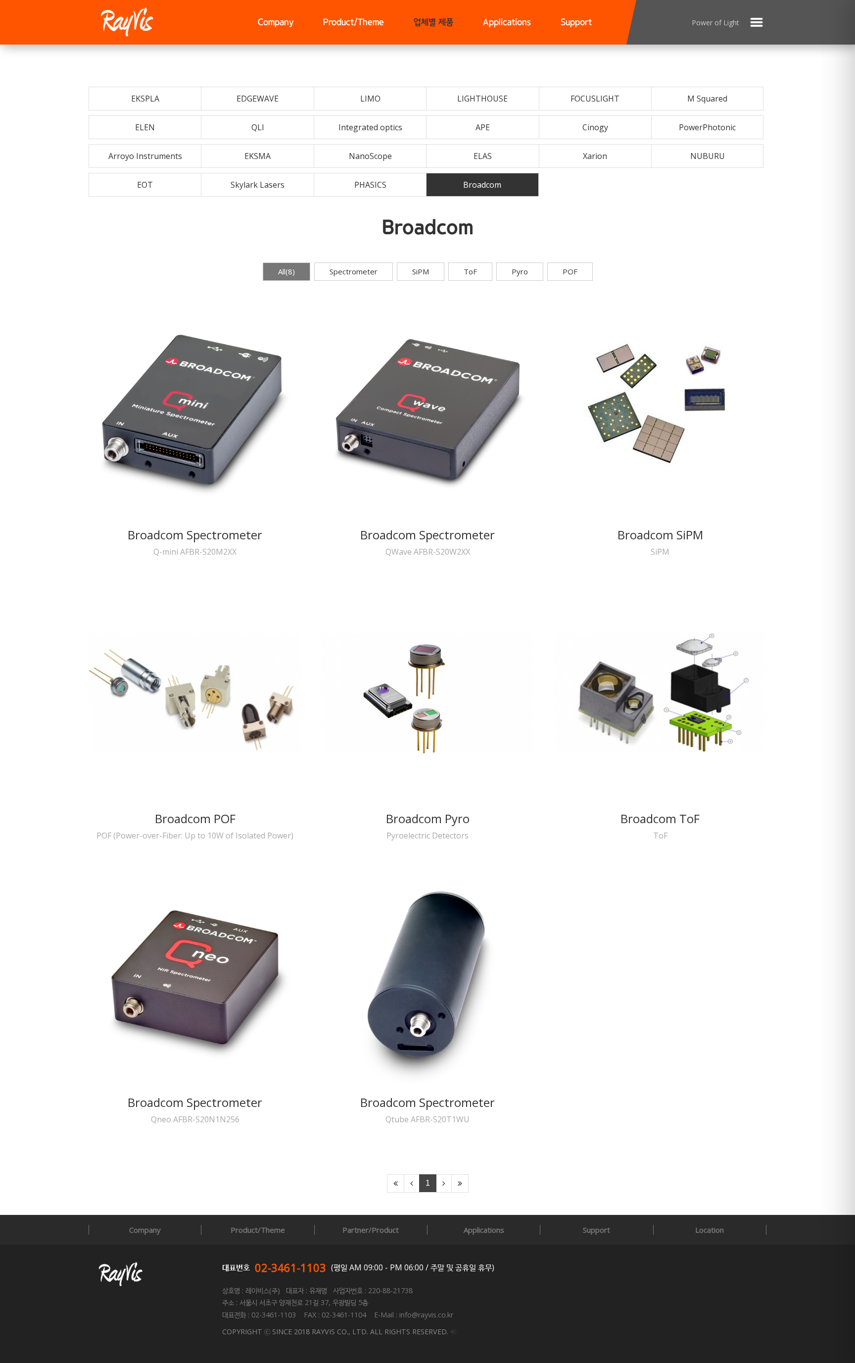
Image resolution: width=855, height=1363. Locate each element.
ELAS (483, 156)
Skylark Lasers (258, 184)
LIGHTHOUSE (482, 98)
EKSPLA (145, 98)
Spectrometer (354, 271)
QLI (257, 127)
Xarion (595, 156)
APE (482, 127)
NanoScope (370, 156)
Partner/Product (370, 1230)
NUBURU (707, 156)
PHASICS (370, 184)
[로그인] (453, 1331)
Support (576, 22)
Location (709, 1230)
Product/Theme (353, 22)
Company (275, 22)
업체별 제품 (433, 22)
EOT (145, 184)
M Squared (707, 98)
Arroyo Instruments (145, 156)
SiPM (420, 271)
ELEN (145, 127)
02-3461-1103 (290, 1267)
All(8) (286, 271)
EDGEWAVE (258, 98)
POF (570, 271)
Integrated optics (370, 127)
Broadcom (482, 184)
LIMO (370, 98)
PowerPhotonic (707, 127)
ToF (470, 271)
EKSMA (257, 156)
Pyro (520, 271)
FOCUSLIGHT (594, 98)
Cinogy (595, 127)
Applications (507, 22)
